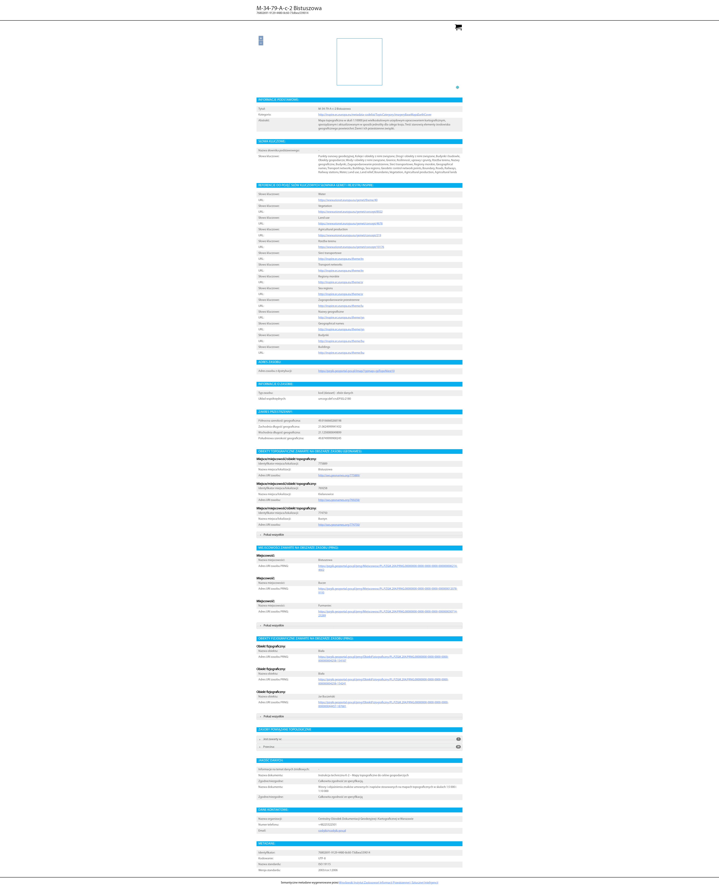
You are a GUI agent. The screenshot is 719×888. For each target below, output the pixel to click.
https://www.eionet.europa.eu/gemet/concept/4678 (350, 223)
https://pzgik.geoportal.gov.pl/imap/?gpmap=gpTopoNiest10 (356, 371)
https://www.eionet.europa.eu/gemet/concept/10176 (351, 247)
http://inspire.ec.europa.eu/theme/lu (340, 306)
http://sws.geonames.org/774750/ (339, 524)
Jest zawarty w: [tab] (361, 739)
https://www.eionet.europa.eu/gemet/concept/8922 (350, 211)
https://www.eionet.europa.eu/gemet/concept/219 (349, 235)
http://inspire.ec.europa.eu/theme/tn (341, 258)
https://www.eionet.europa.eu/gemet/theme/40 (347, 200)
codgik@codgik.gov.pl (332, 830)
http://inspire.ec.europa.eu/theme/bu (341, 341)
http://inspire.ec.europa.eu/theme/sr (340, 282)
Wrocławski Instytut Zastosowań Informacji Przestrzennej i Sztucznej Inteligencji (388, 882)
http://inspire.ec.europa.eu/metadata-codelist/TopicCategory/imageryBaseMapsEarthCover (374, 114)
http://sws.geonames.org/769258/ (339, 500)
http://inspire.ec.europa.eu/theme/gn (341, 317)
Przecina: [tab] (361, 746)
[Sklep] (458, 27)
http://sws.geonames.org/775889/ (339, 475)
